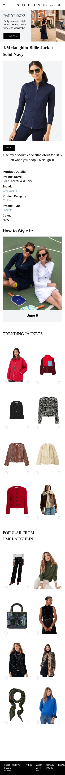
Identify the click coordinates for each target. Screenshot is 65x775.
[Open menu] (4, 5)
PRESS (29, 765)
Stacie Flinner (32, 5)
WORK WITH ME (39, 768)
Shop (9, 147)
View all (11, 36)
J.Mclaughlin (10, 190)
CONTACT (16, 765)
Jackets (7, 210)
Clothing (8, 200)
